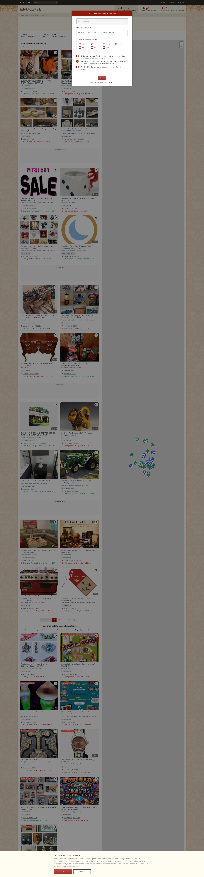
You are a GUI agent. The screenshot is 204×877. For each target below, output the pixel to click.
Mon (83, 44)
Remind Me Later (97, 82)
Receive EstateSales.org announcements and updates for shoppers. (101, 68)
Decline (82, 872)
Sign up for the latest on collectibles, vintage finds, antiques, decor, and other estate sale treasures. (104, 63)
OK (63, 872)
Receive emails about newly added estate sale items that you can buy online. (103, 57)
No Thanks (109, 82)
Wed (108, 44)
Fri (83, 47)
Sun (107, 47)
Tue (95, 44)
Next (102, 78)
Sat (95, 47)
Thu (120, 44)
